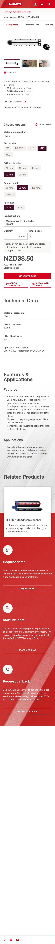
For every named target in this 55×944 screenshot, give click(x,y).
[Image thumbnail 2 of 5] (29, 63)
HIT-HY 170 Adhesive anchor (23, 520)
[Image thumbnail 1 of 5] (12, 63)
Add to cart (29, 276)
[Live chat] (17, 940)
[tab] (11, 25)
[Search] (48, 4)
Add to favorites (14, 284)
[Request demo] (11, 940)
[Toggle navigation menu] (5, 4)
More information (13, 102)
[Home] (15, 4)
